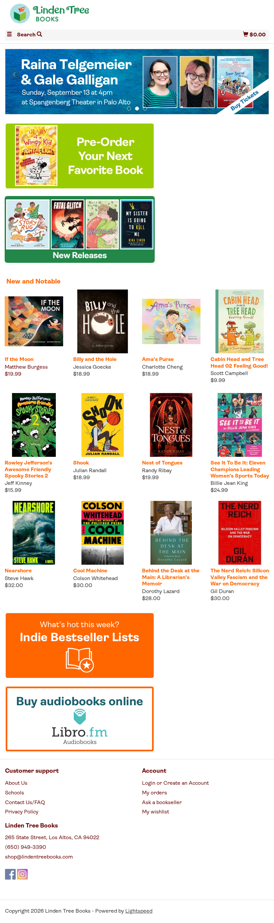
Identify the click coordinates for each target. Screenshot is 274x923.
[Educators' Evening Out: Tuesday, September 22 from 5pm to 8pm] (137, 82)
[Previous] (14, 74)
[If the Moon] (34, 322)
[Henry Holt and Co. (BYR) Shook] (102, 425)
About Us (16, 783)
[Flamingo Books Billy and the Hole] (102, 322)
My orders (154, 793)
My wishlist (155, 812)
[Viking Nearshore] (34, 533)
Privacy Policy (21, 812)
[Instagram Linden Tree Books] (22, 874)
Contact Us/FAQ (25, 802)
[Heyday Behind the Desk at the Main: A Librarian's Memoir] (171, 533)
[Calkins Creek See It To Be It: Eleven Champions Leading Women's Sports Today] (240, 425)
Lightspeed (138, 911)
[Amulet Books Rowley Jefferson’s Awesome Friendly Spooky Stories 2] (34, 425)
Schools (14, 793)
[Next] (259, 74)
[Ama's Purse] (171, 322)
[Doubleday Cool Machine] (102, 533)
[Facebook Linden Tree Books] (10, 874)
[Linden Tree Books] (71, 16)
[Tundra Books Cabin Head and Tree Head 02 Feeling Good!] (240, 322)
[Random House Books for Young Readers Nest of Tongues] (171, 425)
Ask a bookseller (162, 802)
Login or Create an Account (175, 783)
